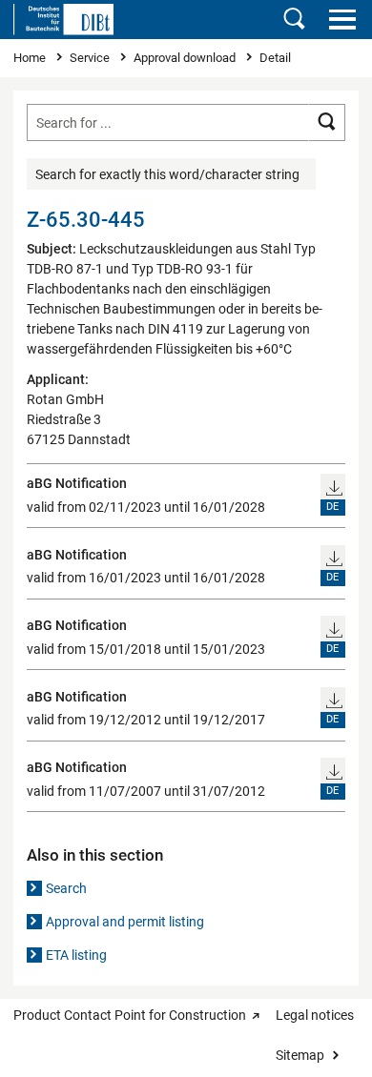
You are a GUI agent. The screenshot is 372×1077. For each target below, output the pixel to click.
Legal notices (315, 1015)
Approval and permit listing (125, 921)
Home (31, 58)
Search (66, 888)
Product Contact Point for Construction (129, 1015)
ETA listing (76, 955)
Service (91, 58)
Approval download (186, 58)
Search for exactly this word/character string (167, 174)
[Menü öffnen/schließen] (342, 19)
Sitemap (300, 1055)
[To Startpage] (63, 19)
